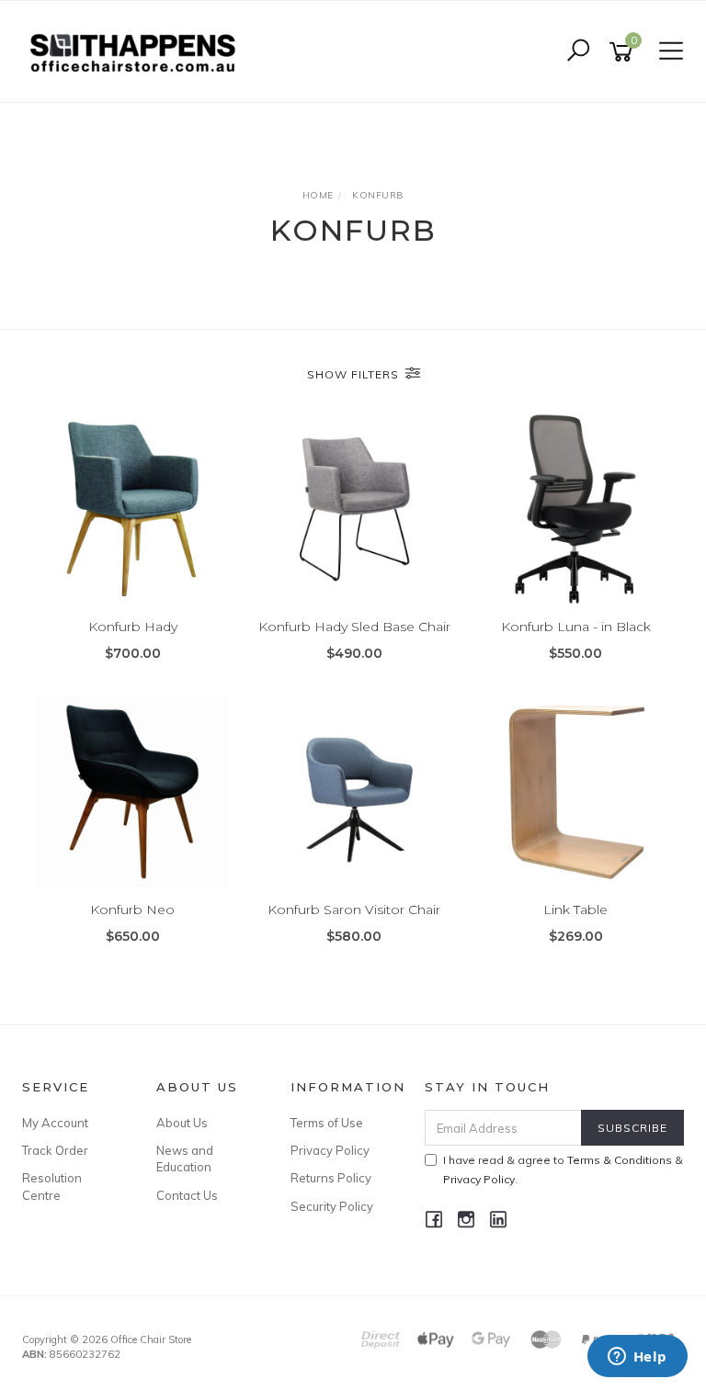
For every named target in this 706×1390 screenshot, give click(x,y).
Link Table (575, 909)
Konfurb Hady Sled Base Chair (354, 626)
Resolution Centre (52, 1186)
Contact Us (187, 1195)
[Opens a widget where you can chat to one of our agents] (637, 1358)
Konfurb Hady (132, 626)
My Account (55, 1122)
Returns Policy (330, 1177)
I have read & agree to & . (563, 1169)
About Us (182, 1122)
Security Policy (331, 1206)
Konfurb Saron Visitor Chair (354, 909)
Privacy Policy (330, 1150)
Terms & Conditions (619, 1160)
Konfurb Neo (132, 909)
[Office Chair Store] (137, 50)
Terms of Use (326, 1122)
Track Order (55, 1150)
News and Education (184, 1158)
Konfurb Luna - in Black (576, 626)
